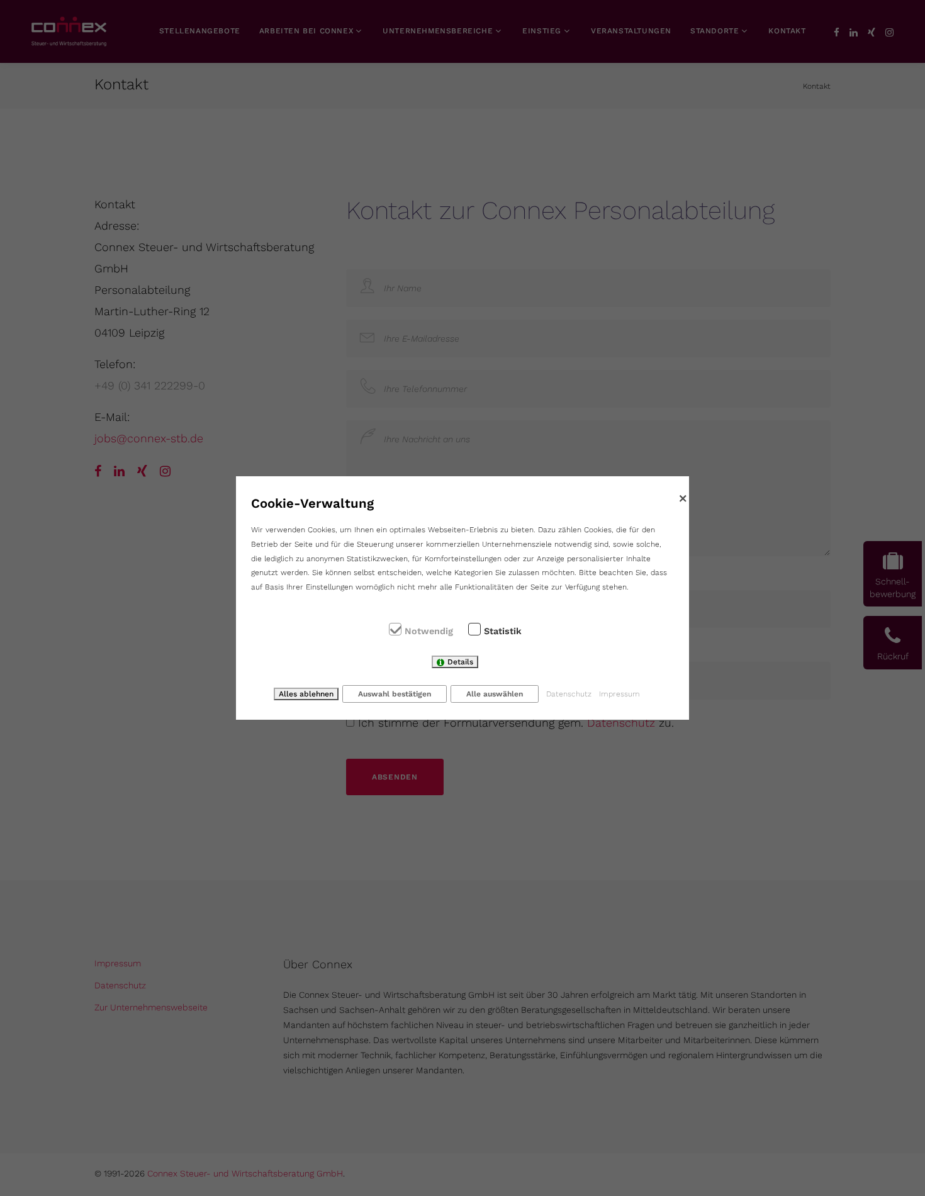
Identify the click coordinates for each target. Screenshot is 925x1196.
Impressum (619, 694)
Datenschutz (568, 694)
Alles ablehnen (306, 694)
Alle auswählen (494, 694)
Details (460, 661)
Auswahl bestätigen (394, 694)
